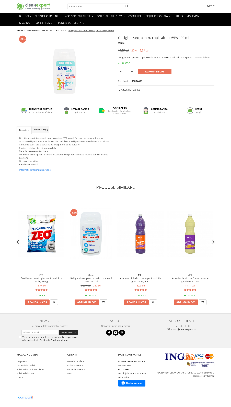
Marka (121, 42)
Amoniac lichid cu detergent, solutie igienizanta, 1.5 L (140, 280)
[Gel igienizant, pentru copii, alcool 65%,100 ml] (65, 67)
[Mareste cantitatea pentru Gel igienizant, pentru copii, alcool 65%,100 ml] (131, 71)
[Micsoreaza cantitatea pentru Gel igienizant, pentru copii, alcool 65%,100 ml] (120, 71)
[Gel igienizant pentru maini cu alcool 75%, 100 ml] (91, 233)
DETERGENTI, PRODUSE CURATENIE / (47, 30)
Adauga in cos (154, 71)
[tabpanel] (65, 67)
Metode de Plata (75, 361)
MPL (140, 274)
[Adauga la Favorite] (54, 302)
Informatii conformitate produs (35, 169)
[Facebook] (109, 333)
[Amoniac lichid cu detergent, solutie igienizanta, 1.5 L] (140, 234)
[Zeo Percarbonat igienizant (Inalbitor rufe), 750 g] (41, 234)
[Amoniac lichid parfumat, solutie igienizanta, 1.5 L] (190, 234)
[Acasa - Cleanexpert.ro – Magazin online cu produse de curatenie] (33, 6)
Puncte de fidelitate (71, 22)
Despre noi (22, 361)
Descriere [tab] (24, 130)
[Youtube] (116, 333)
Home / (21, 30)
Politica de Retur (75, 365)
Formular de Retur (76, 369)
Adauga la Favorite (130, 89)
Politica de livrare (25, 373)
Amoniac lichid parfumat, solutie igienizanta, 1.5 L (190, 280)
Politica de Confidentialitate (53, 340)
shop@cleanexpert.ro (183, 329)
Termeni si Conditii (26, 365)
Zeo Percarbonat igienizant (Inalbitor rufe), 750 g (41, 280)
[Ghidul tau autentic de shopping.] (25, 397)
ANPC (70, 373)
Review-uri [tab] (41, 129)
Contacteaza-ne (134, 383)
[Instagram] (122, 333)
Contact (21, 377)
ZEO (41, 274)
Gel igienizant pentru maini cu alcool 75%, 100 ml (91, 280)
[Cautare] (127, 6)
